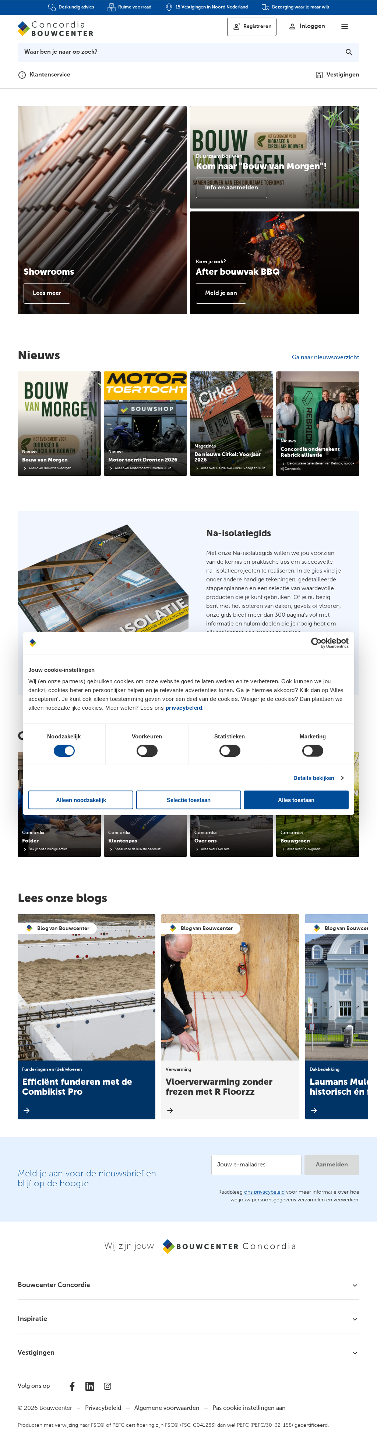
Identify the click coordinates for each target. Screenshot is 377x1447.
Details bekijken (314, 777)
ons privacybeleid (264, 1192)
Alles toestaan (296, 800)
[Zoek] (349, 52)
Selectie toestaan (189, 800)
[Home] (55, 28)
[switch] (147, 750)
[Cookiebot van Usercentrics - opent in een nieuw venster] (316, 642)
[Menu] (344, 26)
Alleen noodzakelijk (81, 800)
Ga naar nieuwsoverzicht (325, 358)
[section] (59, 423)
